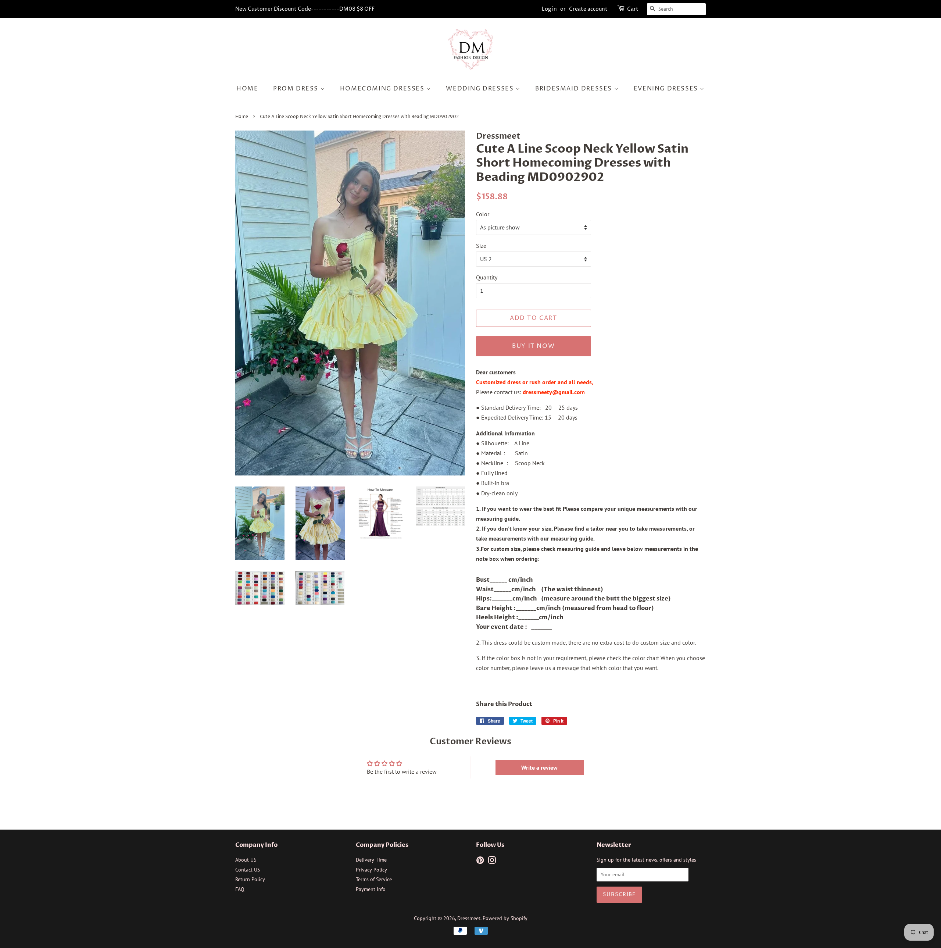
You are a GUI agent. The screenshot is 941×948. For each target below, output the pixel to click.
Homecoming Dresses (383, 89)
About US (245, 859)
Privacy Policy (371, 869)
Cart (632, 9)
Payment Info (371, 889)
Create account (588, 9)
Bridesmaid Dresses (574, 89)
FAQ (239, 889)
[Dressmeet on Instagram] (492, 861)
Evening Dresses (667, 89)
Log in (549, 9)
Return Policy (250, 879)
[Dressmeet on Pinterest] (480, 861)
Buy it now (533, 346)
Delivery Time (371, 859)
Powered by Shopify (505, 918)
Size (481, 245)
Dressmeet (468, 918)
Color (482, 214)
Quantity (486, 277)
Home (247, 89)
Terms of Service (374, 879)
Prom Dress (297, 89)
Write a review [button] (539, 767)
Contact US (247, 869)
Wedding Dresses (481, 89)
